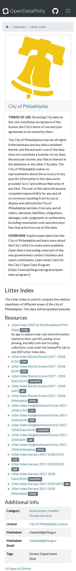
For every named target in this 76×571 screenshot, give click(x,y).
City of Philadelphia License (48, 524)
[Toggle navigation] (68, 11)
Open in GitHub (19, 568)
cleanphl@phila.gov (42, 540)
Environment (38, 511)
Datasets (19, 27)
